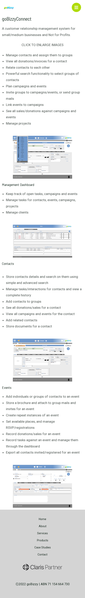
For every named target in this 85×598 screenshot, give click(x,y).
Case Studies (42, 547)
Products (42, 540)
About (42, 526)
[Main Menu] (76, 7)
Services (42, 533)
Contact (42, 554)
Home (42, 519)
